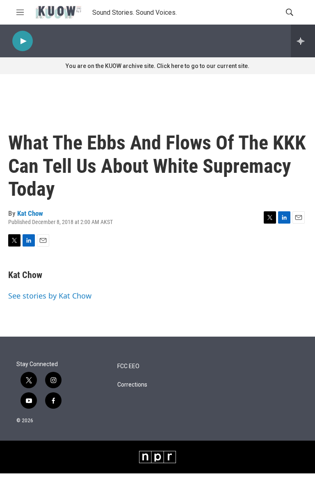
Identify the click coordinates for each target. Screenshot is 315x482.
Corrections (132, 385)
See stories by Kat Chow (49, 296)
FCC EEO (128, 366)
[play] (22, 41)
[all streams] (303, 41)
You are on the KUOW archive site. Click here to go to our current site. (157, 66)
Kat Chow (30, 213)
